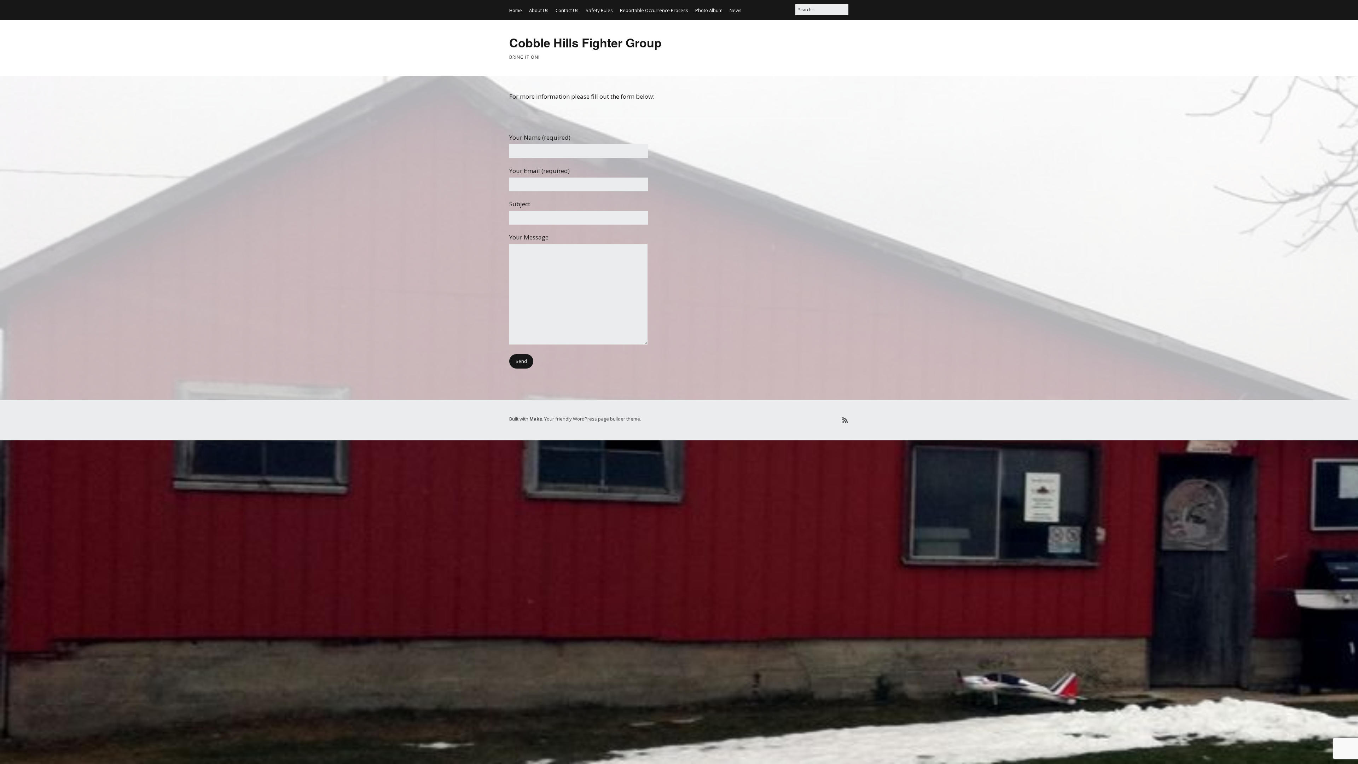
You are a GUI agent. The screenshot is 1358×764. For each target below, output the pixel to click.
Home (515, 10)
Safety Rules (599, 10)
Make (535, 419)
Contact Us (567, 10)
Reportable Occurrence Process (654, 10)
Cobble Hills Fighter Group (585, 42)
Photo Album (708, 10)
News (736, 10)
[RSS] (845, 420)
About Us (539, 10)
